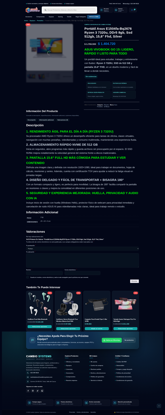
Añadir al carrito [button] (96, 253)
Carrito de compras (97, 290)
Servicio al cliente (96, 305)
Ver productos (129, 265)
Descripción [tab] (32, 120)
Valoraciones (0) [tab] (62, 120)
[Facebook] (28, 315)
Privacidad (72, 337)
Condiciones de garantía (124, 305)
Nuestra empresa (71, 305)
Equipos (51, 16)
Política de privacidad (123, 297)
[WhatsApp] (42, 315)
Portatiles (40, 20)
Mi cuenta (94, 286)
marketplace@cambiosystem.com (41, 301)
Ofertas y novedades (73, 286)
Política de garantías (97, 301)
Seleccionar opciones (39, 251)
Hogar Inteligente (81, 16)
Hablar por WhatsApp (113, 265)
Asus (115, 105)
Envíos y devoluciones (98, 297)
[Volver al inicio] (159, 330)
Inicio (26, 20)
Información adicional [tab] (46, 120)
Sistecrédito (120, 290)
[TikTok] (37, 315)
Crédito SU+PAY (121, 286)
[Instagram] (33, 315)
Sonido (69, 16)
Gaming (60, 16)
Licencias (69, 294)
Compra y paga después (124, 294)
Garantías (93, 337)
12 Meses (106, 106)
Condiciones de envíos (123, 301)
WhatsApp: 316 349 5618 (131, 3)
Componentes (40, 16)
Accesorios (28, 16)
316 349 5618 (34, 297)
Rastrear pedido (96, 294)
